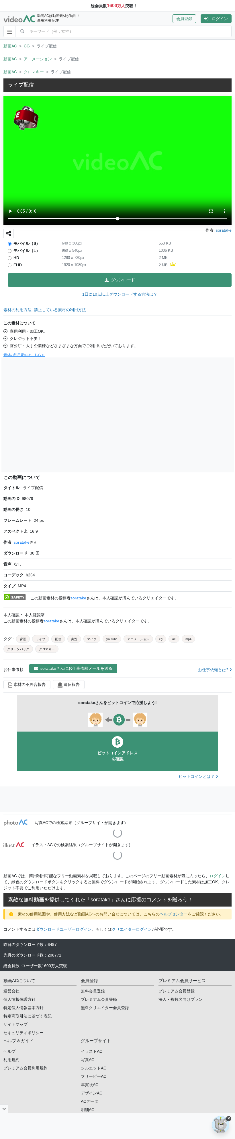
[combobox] (130, 31)
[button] (187, 18)
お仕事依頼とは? (214, 669)
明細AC (87, 1109)
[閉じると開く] (4, 1109)
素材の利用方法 (17, 309)
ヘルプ (9, 1051)
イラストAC (91, 1051)
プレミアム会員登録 (99, 999)
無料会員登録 (93, 991)
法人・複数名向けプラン (180, 999)
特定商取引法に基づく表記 (27, 1016)
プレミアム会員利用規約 (25, 1068)
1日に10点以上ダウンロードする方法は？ (119, 294)
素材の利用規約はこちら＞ (24, 355)
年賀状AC (89, 1084)
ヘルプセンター (174, 914)
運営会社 (11, 991)
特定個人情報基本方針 (23, 1007)
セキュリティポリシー (23, 1032)
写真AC (87, 1059)
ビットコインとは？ (197, 776)
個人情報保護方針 (19, 999)
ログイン (220, 18)
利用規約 (11, 1059)
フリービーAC (93, 1076)
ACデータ (89, 1101)
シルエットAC (93, 1068)
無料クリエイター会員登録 (105, 1007)
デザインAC (91, 1093)
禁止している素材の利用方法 (60, 309)
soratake (22, 542)
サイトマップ (15, 1024)
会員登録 (184, 18)
